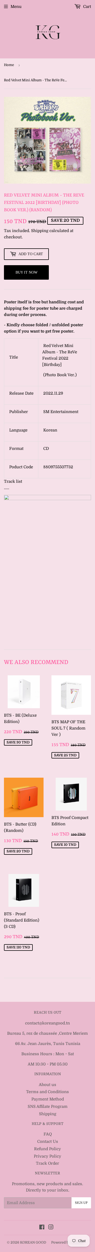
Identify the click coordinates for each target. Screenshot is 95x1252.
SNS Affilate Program (48, 1106)
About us (47, 1084)
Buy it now (26, 272)
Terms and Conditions (47, 1091)
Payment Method (47, 1099)
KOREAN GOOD (33, 1242)
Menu (16, 6)
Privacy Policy (47, 1156)
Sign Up (81, 1203)
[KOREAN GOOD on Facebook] (42, 1227)
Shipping (39, 230)
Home (9, 65)
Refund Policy (47, 1149)
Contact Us (47, 1141)
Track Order (47, 1163)
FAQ (48, 1134)
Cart (86, 6)
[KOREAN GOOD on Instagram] (51, 1227)
